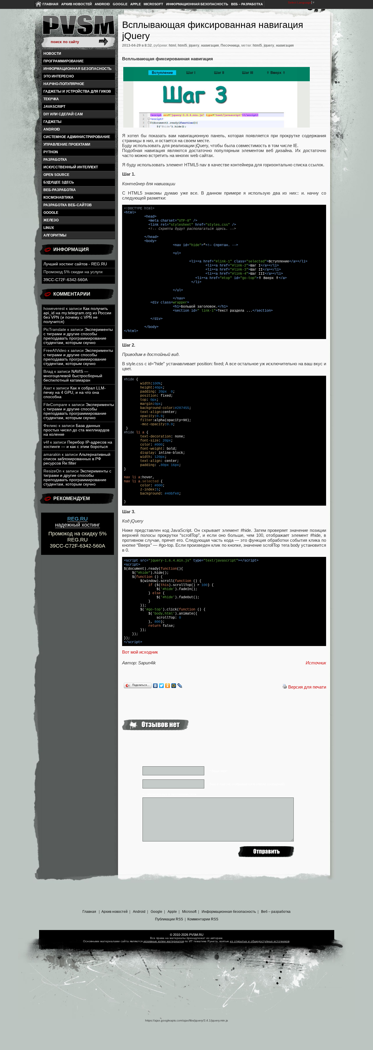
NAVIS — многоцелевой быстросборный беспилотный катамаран (72, 375)
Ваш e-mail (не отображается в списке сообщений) (247, 784)
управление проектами (66, 144)
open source (56, 175)
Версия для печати (307, 686)
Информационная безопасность (197, 4)
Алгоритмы (54, 235)
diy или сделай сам (63, 114)
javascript (54, 107)
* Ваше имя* (219, 771)
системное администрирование (76, 137)
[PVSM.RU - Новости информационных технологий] (78, 28)
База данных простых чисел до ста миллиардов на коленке (76, 430)
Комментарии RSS (202, 919)
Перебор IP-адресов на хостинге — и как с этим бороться (77, 444)
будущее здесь (58, 182)
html (172, 45)
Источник (316, 662)
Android (102, 4)
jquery (194, 45)
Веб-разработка (59, 190)
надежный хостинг (77, 522)
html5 (182, 45)
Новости (52, 54)
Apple (135, 4)
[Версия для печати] (284, 686)
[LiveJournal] (180, 685)
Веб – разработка (247, 4)
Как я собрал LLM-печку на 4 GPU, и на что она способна (74, 392)
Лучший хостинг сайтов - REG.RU (75, 264)
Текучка (51, 99)
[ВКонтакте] (155, 685)
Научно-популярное (63, 84)
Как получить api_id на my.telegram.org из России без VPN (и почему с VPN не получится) (77, 315)
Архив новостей (76, 4)
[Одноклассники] (168, 685)
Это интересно (58, 76)
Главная (50, 4)
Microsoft (153, 4)
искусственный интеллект (70, 167)
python (50, 152)
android (51, 129)
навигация (210, 45)
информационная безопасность (77, 69)
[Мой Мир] (174, 685)
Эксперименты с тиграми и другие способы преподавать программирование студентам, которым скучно (78, 336)
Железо (51, 220)
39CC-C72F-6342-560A (65, 280)
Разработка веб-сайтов (67, 205)
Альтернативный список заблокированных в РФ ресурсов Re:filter (76, 458)
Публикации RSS (169, 919)
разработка (55, 160)
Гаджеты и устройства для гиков (77, 91)
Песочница (230, 45)
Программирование (63, 61)
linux (48, 228)
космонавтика (58, 197)
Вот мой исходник (140, 652)
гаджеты (52, 122)
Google (120, 4)
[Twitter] (162, 685)
